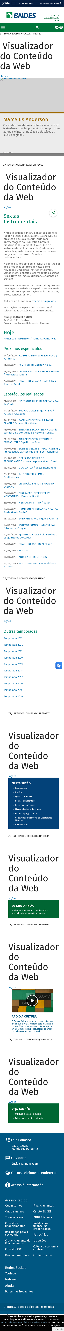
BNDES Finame (42, 1217)
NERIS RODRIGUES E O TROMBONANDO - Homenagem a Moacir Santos (32, 460)
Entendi (58, 1329)
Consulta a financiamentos (15, 1225)
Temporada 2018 (13, 670)
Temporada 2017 (13, 677)
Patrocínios (40, 1234)
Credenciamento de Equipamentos (17, 1242)
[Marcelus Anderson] (4, 152)
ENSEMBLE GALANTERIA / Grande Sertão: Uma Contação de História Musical (30, 431)
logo (21, 15)
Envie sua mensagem (25, 1163)
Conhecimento (42, 1255)
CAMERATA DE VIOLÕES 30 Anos (36, 365)
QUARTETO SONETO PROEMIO (35, 544)
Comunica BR (26, 3)
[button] (4, 76)
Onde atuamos (14, 1211)
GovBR (6, 3)
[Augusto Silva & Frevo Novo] (8, 152)
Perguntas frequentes (19, 1291)
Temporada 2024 (13, 644)
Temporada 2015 (13, 689)
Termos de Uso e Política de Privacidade (23, 1322)
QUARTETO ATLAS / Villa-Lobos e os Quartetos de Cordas (30, 536)
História (18, 792)
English (55, 15)
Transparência (14, 1217)
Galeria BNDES (22, 824)
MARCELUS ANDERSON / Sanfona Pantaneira (30, 338)
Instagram (11, 1279)
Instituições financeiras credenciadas (42, 1226)
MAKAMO (24, 550)
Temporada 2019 (13, 664)
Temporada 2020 (13, 657)
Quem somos (13, 1205)
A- (58, 20)
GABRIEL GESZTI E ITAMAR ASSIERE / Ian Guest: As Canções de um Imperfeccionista (32, 450)
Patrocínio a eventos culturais (29, 1118)
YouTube (10, 1273)
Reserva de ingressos (25, 805)
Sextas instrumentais (25, 801)
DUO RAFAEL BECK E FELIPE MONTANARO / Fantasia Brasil (27, 495)
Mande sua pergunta (25, 1148)
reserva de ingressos (44, 301)
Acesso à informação (51, 3)
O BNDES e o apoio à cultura (28, 1114)
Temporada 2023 (13, 651)
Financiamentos (43, 1205)
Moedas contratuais (17, 1255)
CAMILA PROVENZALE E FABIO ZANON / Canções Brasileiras (28, 422)
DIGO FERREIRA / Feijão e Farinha (38, 518)
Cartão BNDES (42, 1211)
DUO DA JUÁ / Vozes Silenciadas (37, 467)
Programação (21, 788)
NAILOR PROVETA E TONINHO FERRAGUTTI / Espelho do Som (28, 441)
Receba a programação (26, 813)
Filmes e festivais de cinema (28, 809)
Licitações (39, 1240)
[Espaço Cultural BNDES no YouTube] (11, 152)
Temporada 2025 (13, 638)
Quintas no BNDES (23, 796)
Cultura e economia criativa (45, 1248)
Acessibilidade (51, 18)
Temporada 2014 (13, 696)
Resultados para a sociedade (16, 1233)
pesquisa (40, 913)
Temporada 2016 (13, 683)
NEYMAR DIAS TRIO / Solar (34, 502)
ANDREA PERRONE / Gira (33, 557)
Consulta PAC (13, 1249)
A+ (55, 20)
